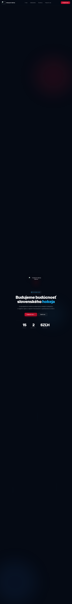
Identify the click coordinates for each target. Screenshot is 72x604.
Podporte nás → (31, 314)
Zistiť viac (42, 314)
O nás (26, 2)
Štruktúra (40, 2)
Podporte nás (48, 2)
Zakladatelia (33, 2)
